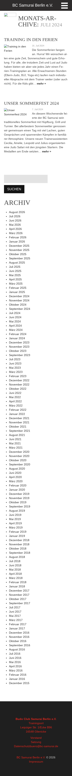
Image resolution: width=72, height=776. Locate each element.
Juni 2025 (15, 271)
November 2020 (19, 456)
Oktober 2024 (17, 304)
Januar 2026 (17, 241)
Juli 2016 (14, 653)
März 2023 (16, 371)
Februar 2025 (17, 287)
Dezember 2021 (19, 418)
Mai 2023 (15, 367)
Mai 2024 (15, 321)
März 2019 (16, 527)
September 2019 (19, 506)
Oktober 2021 (17, 426)
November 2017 (19, 594)
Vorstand (36, 737)
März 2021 (16, 447)
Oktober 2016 (17, 641)
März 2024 (16, 329)
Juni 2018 (15, 565)
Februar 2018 (17, 582)
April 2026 (15, 228)
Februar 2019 (17, 531)
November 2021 (19, 422)
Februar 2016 (17, 674)
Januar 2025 (17, 292)
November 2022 (19, 384)
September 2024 (19, 308)
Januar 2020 (17, 489)
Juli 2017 (14, 607)
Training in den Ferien (31, 39)
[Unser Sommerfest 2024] (16, 112)
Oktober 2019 (17, 502)
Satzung (36, 742)
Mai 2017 (15, 615)
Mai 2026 (15, 224)
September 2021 (19, 430)
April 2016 (15, 666)
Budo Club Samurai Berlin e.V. (36, 719)
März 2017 (16, 620)
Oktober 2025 (17, 254)
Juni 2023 (15, 363)
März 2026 (16, 233)
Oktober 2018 (17, 548)
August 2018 (17, 557)
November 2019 (19, 498)
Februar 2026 (17, 237)
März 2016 (16, 670)
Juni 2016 (15, 657)
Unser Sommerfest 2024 (31, 103)
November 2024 (19, 300)
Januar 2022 (17, 414)
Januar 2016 (17, 678)
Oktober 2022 (17, 388)
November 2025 (19, 250)
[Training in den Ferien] (16, 48)
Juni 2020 (15, 472)
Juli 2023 (14, 359)
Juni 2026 (15, 220)
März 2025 (16, 283)
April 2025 (15, 279)
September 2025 (19, 258)
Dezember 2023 (19, 342)
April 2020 (15, 477)
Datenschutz (22, 746)
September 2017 (19, 603)
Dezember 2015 (19, 683)
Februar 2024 (17, 334)
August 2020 (17, 468)
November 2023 (19, 346)
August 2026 (17, 212)
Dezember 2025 (19, 245)
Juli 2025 (14, 266)
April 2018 (15, 573)
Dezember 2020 (19, 451)
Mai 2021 (15, 443)
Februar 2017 (17, 624)
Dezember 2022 (19, 380)
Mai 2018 (15, 569)
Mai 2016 (15, 662)
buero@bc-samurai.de (44, 746)
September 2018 (19, 552)
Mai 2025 (15, 275)
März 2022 (16, 405)
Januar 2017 (17, 628)
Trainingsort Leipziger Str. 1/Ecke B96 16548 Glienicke (36, 727)
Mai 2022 (15, 397)
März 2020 (16, 481)
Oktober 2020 (17, 460)
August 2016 (17, 649)
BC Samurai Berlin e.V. (31, 757)
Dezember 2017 (19, 590)
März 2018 (16, 578)
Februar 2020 (17, 485)
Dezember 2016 (19, 632)
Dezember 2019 (19, 493)
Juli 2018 (14, 561)
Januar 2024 (17, 338)
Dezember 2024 (19, 296)
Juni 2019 (15, 514)
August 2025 (17, 262)
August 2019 (17, 510)
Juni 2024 (15, 317)
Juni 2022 (15, 393)
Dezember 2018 (19, 540)
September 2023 (19, 355)
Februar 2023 (17, 376)
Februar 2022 (17, 409)
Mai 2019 (15, 519)
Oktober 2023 (17, 350)
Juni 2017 (15, 611)
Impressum (36, 761)
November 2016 (19, 636)
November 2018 (19, 544)
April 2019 (15, 523)
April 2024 (15, 325)
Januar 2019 (17, 535)
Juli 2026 (14, 216)
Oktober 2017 (17, 599)
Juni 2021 (15, 439)
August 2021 (17, 435)
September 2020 (19, 464)
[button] (64, 5)
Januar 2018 (17, 586)
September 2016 (19, 645)
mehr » (41, 83)
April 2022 (15, 401)
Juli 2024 (14, 313)
